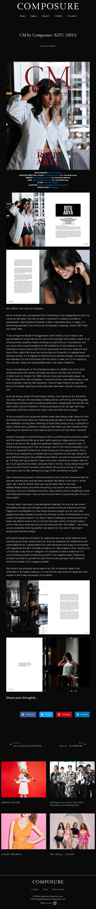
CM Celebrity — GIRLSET (62, 854)
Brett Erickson (55, 173)
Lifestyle (45, 16)
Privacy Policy (59, 889)
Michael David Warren (42, 180)
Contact (34, 889)
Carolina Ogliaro (51, 182)
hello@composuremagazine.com (48, 896)
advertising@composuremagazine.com (48, 899)
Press (46, 889)
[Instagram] (55, 903)
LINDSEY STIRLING (11, 802)
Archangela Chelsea (42, 178)
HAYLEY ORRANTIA (11, 854)
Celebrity (58, 16)
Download (72, 16)
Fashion (33, 16)
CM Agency (54, 187)
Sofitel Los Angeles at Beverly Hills (52, 185)
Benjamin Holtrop (52, 175)
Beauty (22, 16)
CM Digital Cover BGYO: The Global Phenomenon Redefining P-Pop (66, 804)
